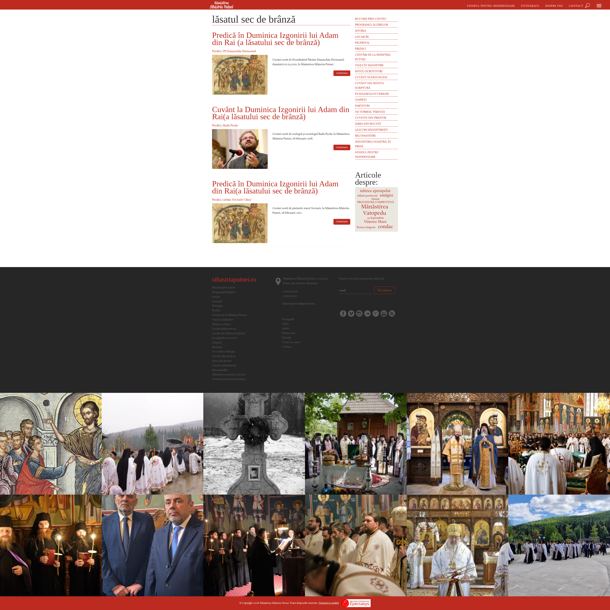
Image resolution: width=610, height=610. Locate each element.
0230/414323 (290, 296)
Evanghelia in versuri (372, 94)
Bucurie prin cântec (370, 19)
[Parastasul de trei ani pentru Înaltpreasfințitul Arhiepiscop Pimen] (356, 443)
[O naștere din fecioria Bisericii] (51, 545)
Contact (576, 6)
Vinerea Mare (375, 222)
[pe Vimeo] (351, 313)
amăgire (386, 195)
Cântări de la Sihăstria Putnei (372, 57)
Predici (216, 51)
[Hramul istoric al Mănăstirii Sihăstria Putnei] (152, 545)
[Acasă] (221, 5)
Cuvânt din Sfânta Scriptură (369, 86)
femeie (376, 199)
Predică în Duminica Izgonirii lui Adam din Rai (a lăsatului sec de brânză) (275, 39)
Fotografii (530, 6)
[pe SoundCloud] (367, 313)
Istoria (360, 31)
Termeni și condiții (329, 603)
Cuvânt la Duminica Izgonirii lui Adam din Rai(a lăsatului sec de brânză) (280, 113)
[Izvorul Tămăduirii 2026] (152, 443)
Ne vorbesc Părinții (370, 112)
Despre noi (554, 6)
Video (285, 324)
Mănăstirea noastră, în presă (373, 144)
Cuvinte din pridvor (370, 118)
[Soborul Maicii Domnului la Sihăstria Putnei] (457, 443)
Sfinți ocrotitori (369, 71)
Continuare (342, 73)
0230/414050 (290, 291)
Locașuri (362, 37)
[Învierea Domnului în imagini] (356, 545)
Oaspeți (361, 100)
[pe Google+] (376, 313)
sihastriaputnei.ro (234, 279)
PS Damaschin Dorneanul (239, 51)
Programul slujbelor (371, 25)
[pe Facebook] (343, 313)
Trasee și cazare (291, 342)
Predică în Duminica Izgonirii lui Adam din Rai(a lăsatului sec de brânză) (275, 187)
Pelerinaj (362, 42)
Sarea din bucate (368, 124)
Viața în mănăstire (369, 65)
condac (385, 226)
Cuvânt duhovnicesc (371, 77)
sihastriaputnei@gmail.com (298, 303)
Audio (285, 328)
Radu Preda (230, 125)
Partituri (362, 106)
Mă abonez (384, 290)
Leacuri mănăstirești (371, 130)
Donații (286, 337)
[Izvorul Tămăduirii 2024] (559, 545)
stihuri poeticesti (367, 195)
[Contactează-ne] (384, 313)
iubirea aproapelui (375, 191)
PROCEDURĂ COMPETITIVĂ (375, 202)
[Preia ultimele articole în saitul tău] (392, 313)
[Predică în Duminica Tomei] (51, 443)
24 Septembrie (375, 218)
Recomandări (365, 135)
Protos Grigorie (366, 227)
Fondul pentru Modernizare (491, 6)
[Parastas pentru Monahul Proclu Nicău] (254, 443)
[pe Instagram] (359, 313)
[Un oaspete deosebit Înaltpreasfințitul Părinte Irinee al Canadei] (457, 545)
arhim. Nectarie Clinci (237, 199)
